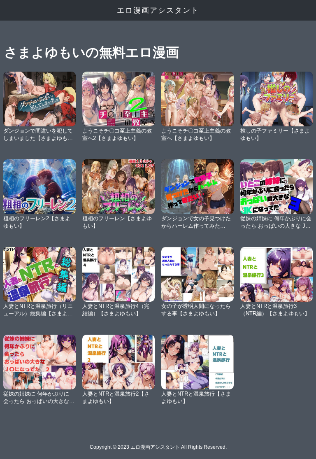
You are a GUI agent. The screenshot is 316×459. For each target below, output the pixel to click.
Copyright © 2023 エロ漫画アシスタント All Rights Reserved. (158, 447)
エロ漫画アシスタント (158, 10)
